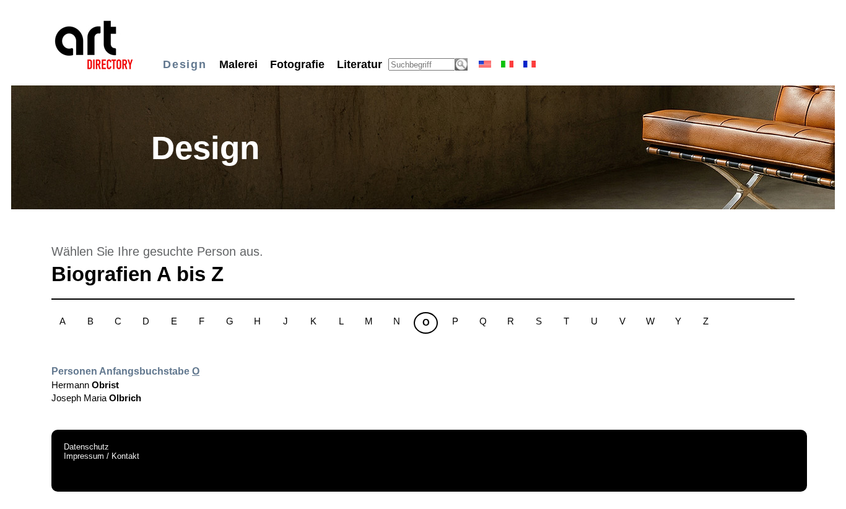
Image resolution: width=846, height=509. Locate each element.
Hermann (85, 385)
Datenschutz (86, 446)
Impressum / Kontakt (101, 456)
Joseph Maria (96, 398)
